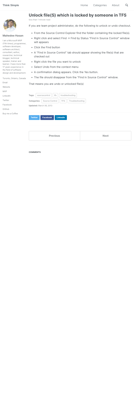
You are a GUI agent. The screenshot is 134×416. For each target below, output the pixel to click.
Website (6, 87)
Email (5, 82)
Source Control (50, 101)
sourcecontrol (43, 95)
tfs (55, 95)
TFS (63, 101)
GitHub (6, 109)
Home (84, 5)
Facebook (7, 104)
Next (106, 135)
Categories (100, 5)
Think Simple (11, 5)
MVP (5, 91)
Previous (54, 135)
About (115, 5)
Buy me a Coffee (10, 113)
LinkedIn (6, 96)
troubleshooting (68, 95)
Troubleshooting (76, 101)
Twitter (6, 100)
